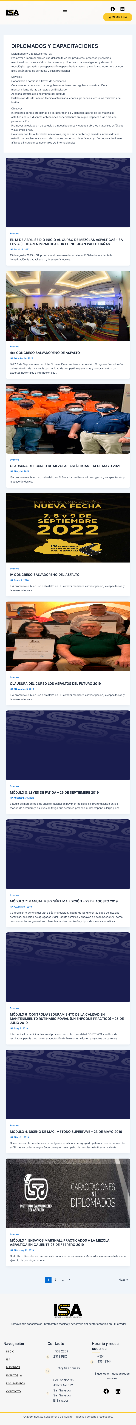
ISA (8, 1359)
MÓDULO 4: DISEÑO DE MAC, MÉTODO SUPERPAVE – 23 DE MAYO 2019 (66, 1132)
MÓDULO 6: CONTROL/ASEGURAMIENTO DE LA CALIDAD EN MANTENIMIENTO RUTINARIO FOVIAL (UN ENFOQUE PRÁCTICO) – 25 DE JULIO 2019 (67, 1018)
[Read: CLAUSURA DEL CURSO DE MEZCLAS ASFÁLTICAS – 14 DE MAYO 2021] (68, 418)
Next (123, 1279)
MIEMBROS (13, 1367)
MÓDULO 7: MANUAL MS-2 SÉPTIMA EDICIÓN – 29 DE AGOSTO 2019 (64, 901)
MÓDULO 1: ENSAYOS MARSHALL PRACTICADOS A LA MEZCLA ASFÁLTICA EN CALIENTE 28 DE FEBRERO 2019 (59, 1242)
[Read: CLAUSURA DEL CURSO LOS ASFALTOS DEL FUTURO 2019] (68, 636)
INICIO (10, 1351)
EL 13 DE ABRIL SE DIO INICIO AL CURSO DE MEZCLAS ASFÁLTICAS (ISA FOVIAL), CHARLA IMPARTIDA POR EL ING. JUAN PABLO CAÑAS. (66, 242)
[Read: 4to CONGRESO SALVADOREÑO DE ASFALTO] (68, 305)
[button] (64, 12)
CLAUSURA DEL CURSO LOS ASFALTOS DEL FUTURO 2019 (55, 683)
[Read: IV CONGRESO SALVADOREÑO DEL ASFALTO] (68, 527)
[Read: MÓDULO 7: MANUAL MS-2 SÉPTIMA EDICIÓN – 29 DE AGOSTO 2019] (68, 854)
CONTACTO (13, 1391)
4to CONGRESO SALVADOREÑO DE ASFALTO (45, 353)
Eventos (14, 233)
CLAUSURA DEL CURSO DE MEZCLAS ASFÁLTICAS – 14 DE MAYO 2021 (65, 466)
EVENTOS (12, 1375)
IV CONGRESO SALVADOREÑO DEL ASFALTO (45, 575)
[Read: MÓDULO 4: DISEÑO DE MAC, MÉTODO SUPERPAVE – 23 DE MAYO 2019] (68, 1084)
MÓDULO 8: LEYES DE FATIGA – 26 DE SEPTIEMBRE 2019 (54, 792)
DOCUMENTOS (15, 1383)
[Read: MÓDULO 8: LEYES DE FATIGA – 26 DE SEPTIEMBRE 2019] (68, 745)
